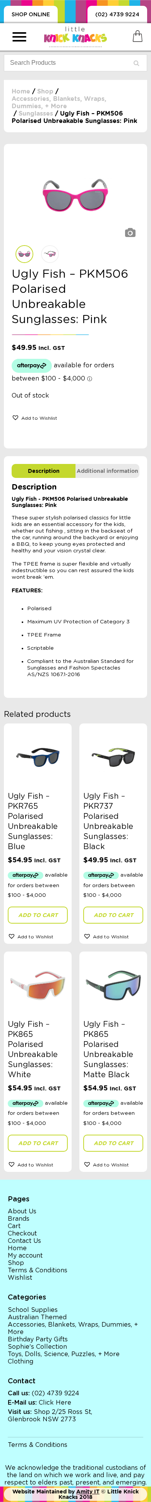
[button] (34, 417)
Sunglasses (36, 113)
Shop (45, 91)
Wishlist (20, 1278)
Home (21, 91)
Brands (18, 1219)
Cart (14, 1226)
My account (25, 1256)
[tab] (44, 471)
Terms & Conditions (37, 1270)
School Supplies (33, 1310)
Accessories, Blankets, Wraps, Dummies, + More (59, 102)
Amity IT (88, 1491)
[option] (75, 196)
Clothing (20, 1361)
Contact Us (24, 1241)
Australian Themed (37, 1317)
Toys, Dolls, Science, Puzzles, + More (64, 1354)
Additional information (107, 471)
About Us (22, 1211)
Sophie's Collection (37, 1347)
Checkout (22, 1233)
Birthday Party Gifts (38, 1339)
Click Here (55, 1403)
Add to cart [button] (38, 915)
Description (44, 471)
